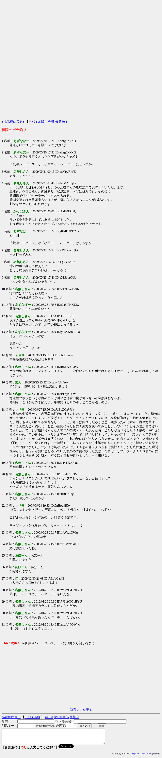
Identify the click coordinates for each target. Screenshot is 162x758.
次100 (58, 717)
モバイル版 (36, 121)
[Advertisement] (81, 29)
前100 (49, 717)
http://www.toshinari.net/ (142, 754)
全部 (51, 121)
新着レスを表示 (81, 709)
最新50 (60, 121)
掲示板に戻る (11, 717)
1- (67, 121)
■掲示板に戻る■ (13, 121)
